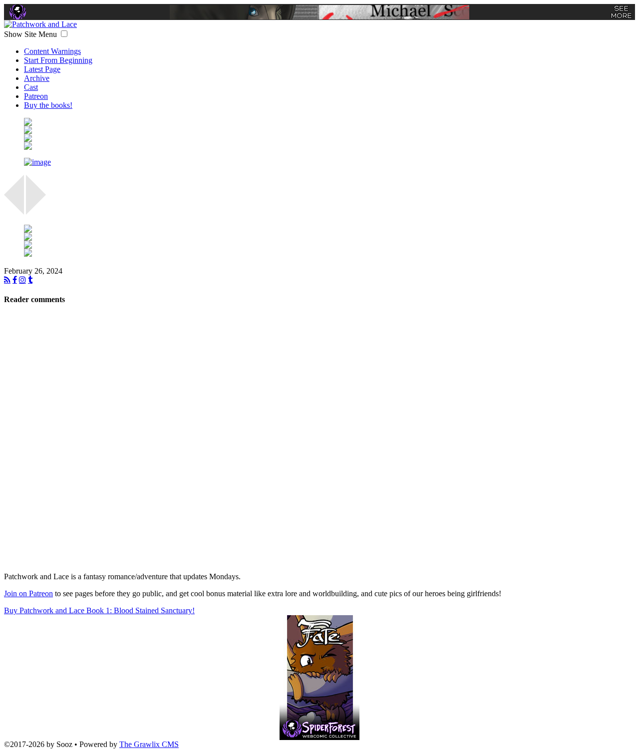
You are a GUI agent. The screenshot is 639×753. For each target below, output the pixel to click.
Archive (36, 78)
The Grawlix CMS (149, 744)
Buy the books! (48, 105)
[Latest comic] (329, 146)
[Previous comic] (329, 130)
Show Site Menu (31, 34)
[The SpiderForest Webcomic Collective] (17, 11)
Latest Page (42, 69)
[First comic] (329, 122)
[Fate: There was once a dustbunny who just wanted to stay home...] (319, 667)
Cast (31, 87)
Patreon (36, 96)
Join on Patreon (28, 593)
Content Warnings (52, 51)
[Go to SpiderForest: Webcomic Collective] (319, 730)
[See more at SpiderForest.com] (621, 11)
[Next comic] (329, 138)
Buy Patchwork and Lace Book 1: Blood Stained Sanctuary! (99, 610)
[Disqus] (319, 439)
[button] (64, 33)
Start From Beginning (58, 60)
